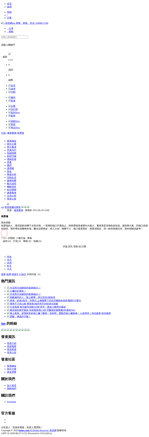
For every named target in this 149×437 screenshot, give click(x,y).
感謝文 (15, 274)
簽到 (15, 112)
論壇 (9, 7)
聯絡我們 (11, 388)
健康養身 (11, 133)
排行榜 (14, 109)
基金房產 (11, 372)
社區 (3, 133)
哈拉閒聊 (11, 189)
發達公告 (11, 199)
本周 (9, 263)
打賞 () (16, 241)
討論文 (22, 274)
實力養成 (11, 147)
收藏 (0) (36, 241)
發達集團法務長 (13, 207)
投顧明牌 (11, 153)
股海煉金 (11, 141)
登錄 (9, 12)
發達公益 (11, 352)
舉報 (29, 238)
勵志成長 (11, 183)
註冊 (9, 18)
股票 (13, 124)
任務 (13, 106)
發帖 (10, 31)
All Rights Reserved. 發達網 (37, 430)
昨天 (9, 266)
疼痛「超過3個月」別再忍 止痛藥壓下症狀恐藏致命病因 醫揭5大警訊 (45, 300)
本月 (9, 260)
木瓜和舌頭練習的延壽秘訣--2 (24, 294)
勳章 (13, 116)
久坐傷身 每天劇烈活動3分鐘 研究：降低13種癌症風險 (37, 307)
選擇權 (10, 168)
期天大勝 (11, 144)
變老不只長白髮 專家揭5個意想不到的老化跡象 (33, 303)
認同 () (6, 241)
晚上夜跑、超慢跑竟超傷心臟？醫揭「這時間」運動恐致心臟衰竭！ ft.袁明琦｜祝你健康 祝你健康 (60, 313)
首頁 (9, 3)
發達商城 (11, 349)
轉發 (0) (26, 241)
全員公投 (11, 196)
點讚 (8, 274)
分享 (10, 28)
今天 (9, 269)
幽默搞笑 (11, 186)
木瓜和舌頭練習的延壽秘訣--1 (24, 288)
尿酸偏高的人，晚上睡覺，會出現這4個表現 (32, 297)
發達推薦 (11, 346)
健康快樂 (11, 180)
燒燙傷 (20, 133)
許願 (13, 92)
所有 (9, 257)
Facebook (11, 401)
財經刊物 (11, 156)
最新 (3, 274)
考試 (15, 127)
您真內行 (11, 150)
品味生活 (11, 177)
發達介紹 (11, 343)
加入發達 (11, 385)
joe (2, 207)
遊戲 (15, 121)
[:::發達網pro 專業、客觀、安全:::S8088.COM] (24, 23)
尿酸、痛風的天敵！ (20, 316)
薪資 (13, 100)
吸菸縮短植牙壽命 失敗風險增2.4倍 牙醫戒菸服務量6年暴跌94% (42, 310)
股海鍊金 (11, 366)
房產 (9, 162)
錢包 (13, 97)
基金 (9, 171)
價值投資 (11, 159)
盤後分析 (11, 174)
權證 (9, 165)
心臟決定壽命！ (17, 291)
